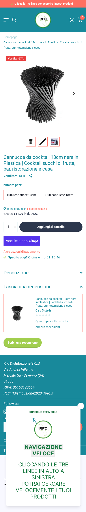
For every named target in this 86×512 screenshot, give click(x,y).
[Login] (71, 20)
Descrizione (16, 272)
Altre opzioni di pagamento (22, 251)
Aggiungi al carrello (51, 227)
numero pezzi (13, 185)
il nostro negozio (37, 208)
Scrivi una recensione (22, 342)
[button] (74, 93)
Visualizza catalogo (6, 20)
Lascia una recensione (28, 286)
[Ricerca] (14, 20)
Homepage (10, 37)
